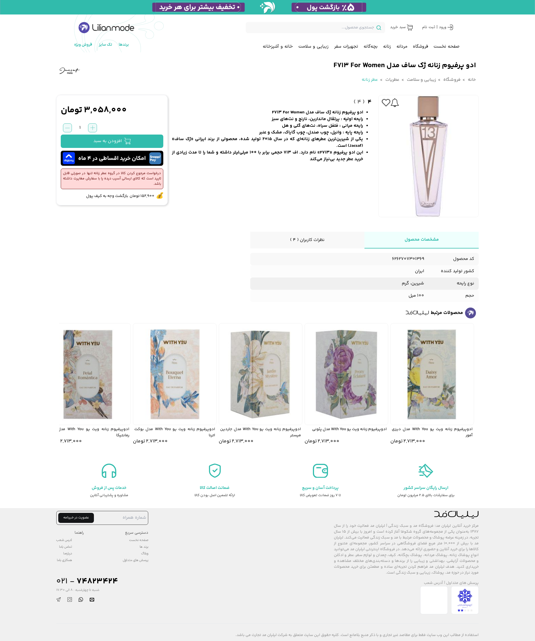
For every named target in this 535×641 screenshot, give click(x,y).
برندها (124, 45)
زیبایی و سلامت (313, 46)
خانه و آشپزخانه (278, 46)
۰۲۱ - (87, 581)
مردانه (402, 46)
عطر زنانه (370, 79)
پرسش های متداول (462, 583)
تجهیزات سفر (346, 46)
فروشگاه (420, 46)
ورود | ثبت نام (434, 27)
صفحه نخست (446, 46)
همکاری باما (64, 560)
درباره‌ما (67, 553)
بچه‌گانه (371, 46)
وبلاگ (144, 553)
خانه (471, 79)
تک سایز (105, 45)
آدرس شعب (433, 583)
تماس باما (65, 546)
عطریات (392, 79)
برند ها (144, 546)
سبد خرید (397, 27)
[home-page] (106, 27)
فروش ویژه (83, 45)
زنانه (387, 46)
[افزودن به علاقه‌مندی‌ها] (385, 102)
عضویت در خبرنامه (76, 517)
